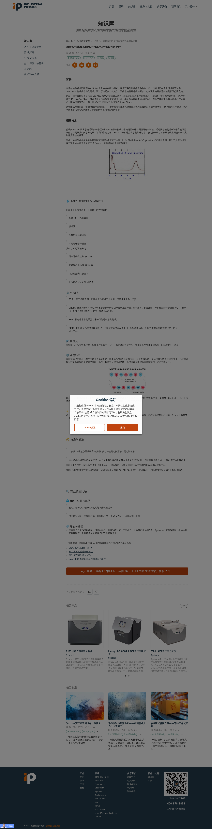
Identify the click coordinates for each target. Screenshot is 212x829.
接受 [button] (122, 427)
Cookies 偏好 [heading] (106, 399)
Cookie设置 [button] (89, 427)
